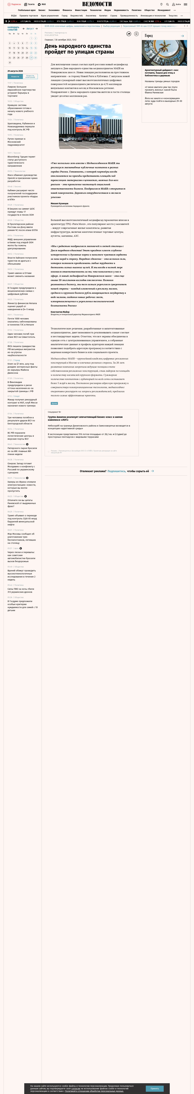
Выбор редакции (111, 26)
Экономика (54, 10)
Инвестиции (81, 10)
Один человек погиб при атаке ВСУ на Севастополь (21, 335)
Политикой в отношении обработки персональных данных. (94, 1091)
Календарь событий (13, 28)
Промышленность (129, 15)
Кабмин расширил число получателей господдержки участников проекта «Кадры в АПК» (23, 195)
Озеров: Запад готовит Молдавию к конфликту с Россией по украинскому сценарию (21, 468)
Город (64, 15)
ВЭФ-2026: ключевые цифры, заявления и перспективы (72, 26)
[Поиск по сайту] (167, 4)
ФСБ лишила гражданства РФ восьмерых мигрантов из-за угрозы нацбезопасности (21, 351)
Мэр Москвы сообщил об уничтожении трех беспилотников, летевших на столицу (22, 538)
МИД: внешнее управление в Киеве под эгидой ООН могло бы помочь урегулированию (22, 244)
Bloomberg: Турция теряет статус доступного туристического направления (21, 161)
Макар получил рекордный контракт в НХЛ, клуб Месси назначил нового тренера (22, 402)
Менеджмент (164, 10)
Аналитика (91, 15)
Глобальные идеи (26, 10)
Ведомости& (76, 15)
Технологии (95, 10)
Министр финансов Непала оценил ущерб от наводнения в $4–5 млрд (22, 306)
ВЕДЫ (14, 15)
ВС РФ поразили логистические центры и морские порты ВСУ (21, 435)
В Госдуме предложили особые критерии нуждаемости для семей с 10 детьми (23, 606)
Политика (136, 10)
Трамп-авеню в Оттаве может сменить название (21, 274)
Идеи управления (50, 15)
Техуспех (173, 15)
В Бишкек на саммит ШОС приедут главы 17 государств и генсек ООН (21, 211)
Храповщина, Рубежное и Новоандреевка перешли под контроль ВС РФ (21, 126)
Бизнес (41, 10)
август (30, 28)
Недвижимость (121, 10)
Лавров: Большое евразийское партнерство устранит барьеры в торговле (22, 91)
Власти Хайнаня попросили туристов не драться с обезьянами (22, 260)
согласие (75, 1088)
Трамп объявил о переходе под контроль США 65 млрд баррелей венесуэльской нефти (22, 520)
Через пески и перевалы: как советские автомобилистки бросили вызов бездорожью (21, 557)
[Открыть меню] (185, 4)
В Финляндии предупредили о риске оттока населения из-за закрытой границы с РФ (20, 387)
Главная (49, 40)
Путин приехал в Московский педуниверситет (16, 141)
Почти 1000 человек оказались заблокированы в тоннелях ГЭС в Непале (22, 321)
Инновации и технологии (153, 15)
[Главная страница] (97, 4)
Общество (149, 10)
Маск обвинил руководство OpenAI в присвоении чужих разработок (22, 178)
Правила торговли (29, 15)
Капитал (103, 15)
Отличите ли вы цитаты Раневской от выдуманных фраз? (22, 503)
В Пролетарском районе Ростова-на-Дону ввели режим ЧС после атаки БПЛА (23, 227)
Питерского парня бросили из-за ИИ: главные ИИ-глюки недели (22, 451)
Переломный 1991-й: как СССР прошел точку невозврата (151, 26)
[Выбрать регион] (161, 4)
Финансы (67, 10)
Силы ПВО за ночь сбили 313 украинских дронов (21, 590)
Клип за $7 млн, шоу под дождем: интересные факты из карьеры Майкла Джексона (22, 368)
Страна (113, 15)
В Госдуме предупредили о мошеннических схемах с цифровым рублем (22, 291)
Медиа (107, 10)
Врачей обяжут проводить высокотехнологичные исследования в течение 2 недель (22, 575)
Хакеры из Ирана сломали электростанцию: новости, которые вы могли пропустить (22, 486)
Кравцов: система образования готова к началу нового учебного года (21, 110)
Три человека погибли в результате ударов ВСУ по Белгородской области (21, 420)
